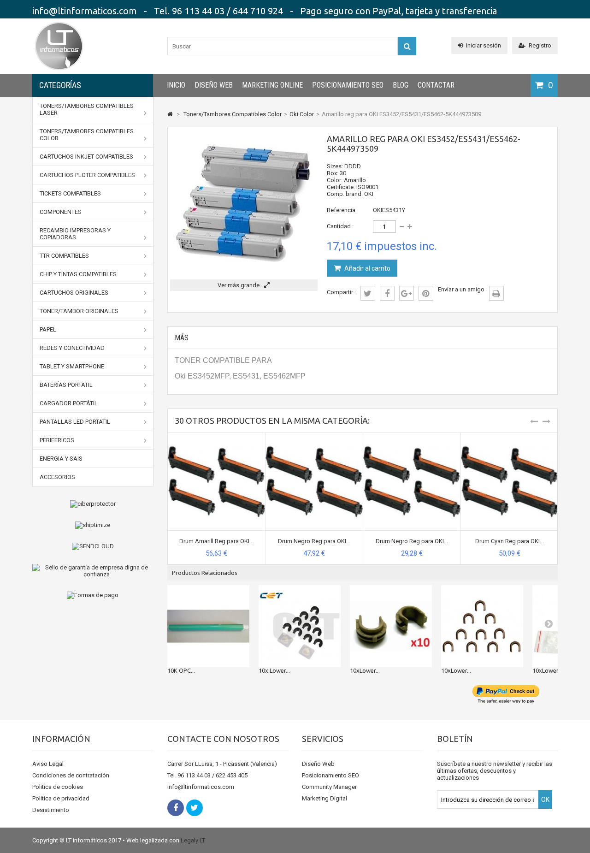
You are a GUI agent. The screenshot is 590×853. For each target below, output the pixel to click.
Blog (400, 85)
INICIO (176, 85)
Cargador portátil (69, 403)
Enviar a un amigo (461, 289)
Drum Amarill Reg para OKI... (216, 541)
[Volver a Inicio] (170, 114)
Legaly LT (193, 840)
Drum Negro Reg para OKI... (314, 541)
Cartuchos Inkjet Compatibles (86, 156)
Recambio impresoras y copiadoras (75, 234)
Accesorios (57, 477)
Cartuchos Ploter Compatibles (87, 175)
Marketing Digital (324, 798)
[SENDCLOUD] (92, 546)
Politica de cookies (57, 786)
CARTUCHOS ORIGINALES (74, 292)
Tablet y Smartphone (72, 366)
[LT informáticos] (59, 71)
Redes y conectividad (72, 347)
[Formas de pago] (92, 595)
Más (182, 337)
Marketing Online (272, 85)
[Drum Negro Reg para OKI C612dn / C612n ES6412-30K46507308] (411, 436)
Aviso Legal (48, 763)
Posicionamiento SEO (348, 85)
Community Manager (329, 786)
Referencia (341, 210)
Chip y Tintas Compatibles (78, 274)
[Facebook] (175, 808)
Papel (48, 329)
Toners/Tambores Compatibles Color (87, 135)
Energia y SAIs (61, 458)
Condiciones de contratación (70, 775)
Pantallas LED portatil (75, 421)
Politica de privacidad (60, 798)
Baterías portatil (66, 384)
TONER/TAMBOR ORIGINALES (79, 311)
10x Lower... (274, 670)
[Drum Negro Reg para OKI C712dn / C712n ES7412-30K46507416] (314, 436)
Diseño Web (214, 85)
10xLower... (365, 670)
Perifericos (57, 440)
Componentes (61, 211)
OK (545, 799)
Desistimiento (50, 809)
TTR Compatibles (64, 255)
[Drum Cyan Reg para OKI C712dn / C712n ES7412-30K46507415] (509, 436)
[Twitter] (194, 808)
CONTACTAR (436, 85)
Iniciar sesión (483, 45)
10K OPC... (181, 670)
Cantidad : (340, 226)
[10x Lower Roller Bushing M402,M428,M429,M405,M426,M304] (300, 626)
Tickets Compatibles (70, 193)
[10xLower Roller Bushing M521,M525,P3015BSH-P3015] (482, 626)
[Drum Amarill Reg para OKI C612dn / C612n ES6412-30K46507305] (216, 436)
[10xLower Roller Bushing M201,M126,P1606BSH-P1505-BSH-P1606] (391, 626)
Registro (540, 45)
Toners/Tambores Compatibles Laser (87, 109)
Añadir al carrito (366, 268)
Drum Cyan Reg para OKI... (509, 541)
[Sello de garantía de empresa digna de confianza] (92, 571)
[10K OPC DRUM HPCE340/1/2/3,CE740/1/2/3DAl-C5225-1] (208, 626)
